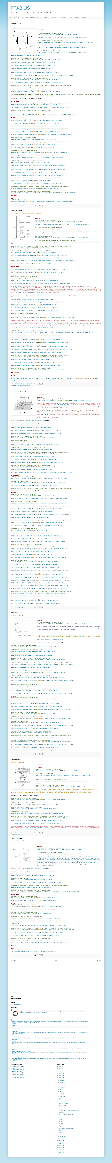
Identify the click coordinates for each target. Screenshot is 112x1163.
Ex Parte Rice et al (17, 131)
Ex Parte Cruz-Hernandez (18, 342)
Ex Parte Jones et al (17, 68)
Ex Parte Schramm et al (18, 891)
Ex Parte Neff (16, 600)
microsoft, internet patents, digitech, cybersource (69, 1110)
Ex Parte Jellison (17, 538)
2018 (60, 1077)
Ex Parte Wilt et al (17, 913)
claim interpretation (30, 17)
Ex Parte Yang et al (17, 561)
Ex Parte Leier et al (17, 942)
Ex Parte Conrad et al (42, 229)
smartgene (20, 834)
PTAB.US (20, 8)
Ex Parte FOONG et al (18, 588)
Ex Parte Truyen (16, 725)
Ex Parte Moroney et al (18, 900)
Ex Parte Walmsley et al (18, 709)
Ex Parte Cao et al (43, 400)
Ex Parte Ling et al (17, 62)
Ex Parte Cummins (17, 462)
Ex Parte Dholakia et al (18, 332)
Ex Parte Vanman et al (18, 554)
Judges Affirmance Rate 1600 (18, 1066)
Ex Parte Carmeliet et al (18, 498)
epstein (60, 1119)
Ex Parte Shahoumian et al (19, 672)
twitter (70, 17)
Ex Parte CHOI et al (17, 157)
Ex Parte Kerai (16, 655)
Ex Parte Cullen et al (17, 362)
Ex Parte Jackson (43, 52)
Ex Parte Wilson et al (17, 107)
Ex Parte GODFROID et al (19, 799)
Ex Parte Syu (16, 430)
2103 (46, 420)
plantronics (61, 1132)
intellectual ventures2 (27, 385)
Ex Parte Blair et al (17, 349)
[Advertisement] (56, 977)
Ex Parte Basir (16, 178)
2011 (60, 1149)
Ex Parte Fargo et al (17, 820)
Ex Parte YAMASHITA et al (43, 237)
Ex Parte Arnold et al (17, 603)
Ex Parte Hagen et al (17, 142)
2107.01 (36, 423)
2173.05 (39, 98)
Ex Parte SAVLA (16, 263)
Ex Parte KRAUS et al (18, 255)
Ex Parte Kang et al (17, 940)
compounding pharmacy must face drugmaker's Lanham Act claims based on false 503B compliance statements (33, 1021)
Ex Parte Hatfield (17, 369)
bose (15, 206)
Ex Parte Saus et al (17, 129)
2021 (60, 1071)
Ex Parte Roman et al (18, 713)
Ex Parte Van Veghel (17, 75)
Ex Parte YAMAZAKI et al (19, 574)
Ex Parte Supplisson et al (43, 232)
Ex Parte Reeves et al (18, 925)
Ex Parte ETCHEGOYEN (18, 935)
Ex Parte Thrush (16, 147)
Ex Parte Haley (16, 278)
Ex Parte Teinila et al (17, 804)
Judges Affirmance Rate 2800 (18, 1074)
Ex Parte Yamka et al (18, 522)
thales (25, 608)
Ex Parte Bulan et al (17, 165)
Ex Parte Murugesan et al (18, 567)
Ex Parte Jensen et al (18, 520)
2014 (60, 1143)
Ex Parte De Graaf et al (18, 703)
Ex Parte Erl (16, 875)
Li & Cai (84, 17)
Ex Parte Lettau (16, 55)
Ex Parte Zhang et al (17, 114)
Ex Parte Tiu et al (17, 718)
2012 (60, 1147)
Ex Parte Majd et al (17, 918)
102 (14, 17)
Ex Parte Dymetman (17, 813)
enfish (22, 608)
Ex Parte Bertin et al (17, 921)
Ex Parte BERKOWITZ (18, 188)
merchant (20, 755)
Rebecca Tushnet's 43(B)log (18, 1020)
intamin (60, 1130)
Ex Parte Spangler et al (18, 744)
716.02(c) (34, 795)
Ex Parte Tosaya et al (18, 91)
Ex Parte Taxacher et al (42, 224)
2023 (60, 1068)
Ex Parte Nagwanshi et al (18, 453)
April (61, 1094)
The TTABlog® (15, 1009)
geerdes (61, 1123)
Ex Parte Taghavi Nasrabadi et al (20, 346)
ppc (60, 1125)
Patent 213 (14, 1025)
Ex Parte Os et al (17, 192)
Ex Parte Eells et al (17, 252)
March (61, 1096)
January (61, 1138)
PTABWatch (14, 1031)
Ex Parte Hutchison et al (18, 87)
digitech (15, 385)
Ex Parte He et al (17, 651)
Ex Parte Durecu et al (18, 437)
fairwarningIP (20, 385)
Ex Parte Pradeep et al (18, 134)
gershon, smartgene (63, 1105)
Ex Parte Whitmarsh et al (18, 879)
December (62, 1080)
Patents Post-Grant (16, 1047)
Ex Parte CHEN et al (17, 449)
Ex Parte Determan (17, 596)
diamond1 (18, 608)
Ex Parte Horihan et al (18, 180)
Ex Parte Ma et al (17, 162)
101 (10, 17)
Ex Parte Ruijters (17, 201)
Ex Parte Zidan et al (43, 37)
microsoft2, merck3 (63, 1107)
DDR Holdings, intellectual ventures (66, 1128)
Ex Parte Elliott (16, 260)
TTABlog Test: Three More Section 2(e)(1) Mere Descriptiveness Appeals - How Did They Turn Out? (37, 1011)
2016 (60, 1140)
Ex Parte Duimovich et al (18, 535)
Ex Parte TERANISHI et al (45, 45)
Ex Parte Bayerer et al (18, 79)
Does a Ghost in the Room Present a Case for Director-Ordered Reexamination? (27, 1032)
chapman (16, 755)
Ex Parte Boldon (16, 442)
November (62, 1082)
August (61, 1087)
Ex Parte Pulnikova (17, 335)
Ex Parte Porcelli (17, 690)
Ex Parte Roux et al (17, 72)
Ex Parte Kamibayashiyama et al (20, 693)
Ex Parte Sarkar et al (17, 525)
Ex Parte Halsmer (17, 247)
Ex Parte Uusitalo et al (18, 169)
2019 (60, 1075)
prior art (39, 17)
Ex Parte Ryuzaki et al (44, 47)
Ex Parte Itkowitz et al (18, 269)
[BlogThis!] (39, 205)
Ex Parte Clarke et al (17, 817)
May (61, 1093)
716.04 (38, 795)
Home (56, 960)
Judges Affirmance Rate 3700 (18, 1077)
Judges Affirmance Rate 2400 (18, 1071)
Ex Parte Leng (16, 897)
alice (15, 608)
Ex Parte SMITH (43, 854)
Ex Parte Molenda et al (18, 120)
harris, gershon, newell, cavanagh (66, 1114)
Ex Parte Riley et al (43, 623)
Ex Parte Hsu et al (17, 511)
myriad (60, 1116)
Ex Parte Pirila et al (17, 482)
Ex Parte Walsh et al (17, 737)
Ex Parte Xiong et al (17, 65)
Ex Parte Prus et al (17, 932)
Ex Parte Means (16, 469)
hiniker (60, 1121)
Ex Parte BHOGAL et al (18, 152)
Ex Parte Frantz (16, 280)
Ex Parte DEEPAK (17, 551)
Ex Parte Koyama (17, 444)
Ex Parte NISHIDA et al (18, 680)
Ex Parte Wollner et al (18, 585)
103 (19, 17)
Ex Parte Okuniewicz (17, 272)
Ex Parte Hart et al (17, 677)
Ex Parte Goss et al (17, 427)
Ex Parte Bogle (16, 670)
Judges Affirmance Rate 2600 (18, 1072)
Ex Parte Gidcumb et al (18, 304)
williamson (61, 1112)
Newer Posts (13, 960)
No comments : (29, 383)
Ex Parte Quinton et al (18, 139)
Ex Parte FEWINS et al (18, 315)
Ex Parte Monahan (17, 478)
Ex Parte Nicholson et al (18, 485)
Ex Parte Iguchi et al (17, 459)
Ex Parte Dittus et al (17, 577)
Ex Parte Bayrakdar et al (18, 258)
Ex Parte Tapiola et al (18, 155)
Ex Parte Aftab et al (43, 849)
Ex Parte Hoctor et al (17, 659)
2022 (60, 1070)
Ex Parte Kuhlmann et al (18, 283)
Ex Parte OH (16, 882)
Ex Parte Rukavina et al (44, 770)
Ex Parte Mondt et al (17, 352)
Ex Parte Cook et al (17, 433)
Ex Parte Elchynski (17, 456)
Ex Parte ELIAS (16, 570)
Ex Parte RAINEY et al (18, 112)
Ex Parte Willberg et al (18, 593)
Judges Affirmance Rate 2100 (18, 1069)
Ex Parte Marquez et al (18, 495)
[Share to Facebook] (42, 205)
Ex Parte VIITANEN (17, 580)
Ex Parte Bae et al (17, 59)
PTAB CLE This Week (16, 1048)
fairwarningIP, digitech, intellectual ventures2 (68, 1100)
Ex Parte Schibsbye (17, 706)
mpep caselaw (63, 17)
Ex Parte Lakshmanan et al (19, 951)
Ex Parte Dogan (16, 646)
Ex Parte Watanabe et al (18, 514)
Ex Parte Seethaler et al (18, 82)
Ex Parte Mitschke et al (18, 302)
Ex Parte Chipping (17, 750)
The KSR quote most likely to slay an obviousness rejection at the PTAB (25, 1052)
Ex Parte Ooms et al (17, 126)
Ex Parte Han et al (17, 732)
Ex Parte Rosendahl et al (18, 503)
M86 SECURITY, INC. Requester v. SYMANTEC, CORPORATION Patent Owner (31, 378)
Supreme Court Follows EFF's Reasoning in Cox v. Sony (22, 1042)
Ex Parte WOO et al (17, 906)
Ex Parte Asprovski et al (18, 741)
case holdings (46, 17)
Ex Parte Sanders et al (44, 781)
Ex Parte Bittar (16, 887)
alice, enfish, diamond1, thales (65, 1101)
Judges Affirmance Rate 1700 (18, 1068)
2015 (60, 1142)
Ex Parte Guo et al (17, 517)
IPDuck (13, 1041)
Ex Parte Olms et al (17, 472)
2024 (60, 1066)
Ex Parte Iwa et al (17, 144)
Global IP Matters (16, 1036)
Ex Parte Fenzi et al (17, 582)
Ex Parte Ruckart (43, 34)
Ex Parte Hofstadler (17, 871)
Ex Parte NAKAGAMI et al (19, 548)
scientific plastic (62, 1126)
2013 (60, 1145)
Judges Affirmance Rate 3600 (18, 1075)
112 (23, 17)
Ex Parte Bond (16, 557)
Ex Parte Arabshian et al (18, 317)
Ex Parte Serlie (42, 775)
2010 (60, 1151)
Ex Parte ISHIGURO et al (18, 506)
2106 (52, 299)
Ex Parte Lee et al (17, 530)
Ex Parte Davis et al (17, 728)
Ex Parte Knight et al (17, 541)
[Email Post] (35, 383)
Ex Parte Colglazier (17, 533)
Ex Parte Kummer (17, 546)
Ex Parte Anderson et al (42, 242)
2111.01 (47, 868)
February (62, 1136)
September (62, 1086)
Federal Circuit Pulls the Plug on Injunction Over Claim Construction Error (25, 1026)
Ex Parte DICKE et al (18, 365)
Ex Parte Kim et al (17, 175)
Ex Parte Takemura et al (18, 508)
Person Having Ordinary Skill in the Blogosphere (22, 1051)
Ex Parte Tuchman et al (18, 929)
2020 (60, 1073)
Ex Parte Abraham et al (18, 183)
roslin (60, 1117)
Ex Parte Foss (42, 42)
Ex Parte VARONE (17, 564)
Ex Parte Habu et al (41, 221)
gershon (15, 834)
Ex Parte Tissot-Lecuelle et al (19, 909)
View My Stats (13, 992)
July (61, 1089)
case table (54, 17)
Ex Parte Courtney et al (18, 699)
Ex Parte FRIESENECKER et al (20, 664)
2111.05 (40, 423)
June (61, 1091)
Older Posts (98, 960)
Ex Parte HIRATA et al (18, 104)
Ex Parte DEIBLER (17, 490)
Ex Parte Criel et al (17, 339)
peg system (77, 17)
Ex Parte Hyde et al (17, 667)
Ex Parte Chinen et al (18, 808)
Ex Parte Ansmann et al (18, 123)
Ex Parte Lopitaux (17, 307)
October (61, 1084)
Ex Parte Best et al (43, 786)
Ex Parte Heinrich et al (18, 466)
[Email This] (37, 205)
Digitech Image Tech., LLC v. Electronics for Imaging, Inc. (21, 299)
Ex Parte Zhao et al (17, 172)
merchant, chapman (63, 1103)
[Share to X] (41, 205)
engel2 (60, 1109)
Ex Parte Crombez (17, 359)
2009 (60, 1152)
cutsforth (61, 1133)
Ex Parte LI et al (16, 747)
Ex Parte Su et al (17, 310)
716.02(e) (61, 639)
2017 (60, 1079)
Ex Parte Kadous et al (18, 722)
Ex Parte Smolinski (17, 356)
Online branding (15, 1038)
